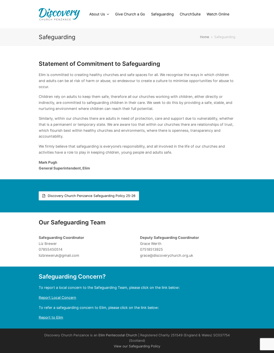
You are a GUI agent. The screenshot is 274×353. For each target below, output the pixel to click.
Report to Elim (51, 317)
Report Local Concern (57, 297)
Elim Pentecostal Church (117, 335)
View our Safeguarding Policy (137, 346)
